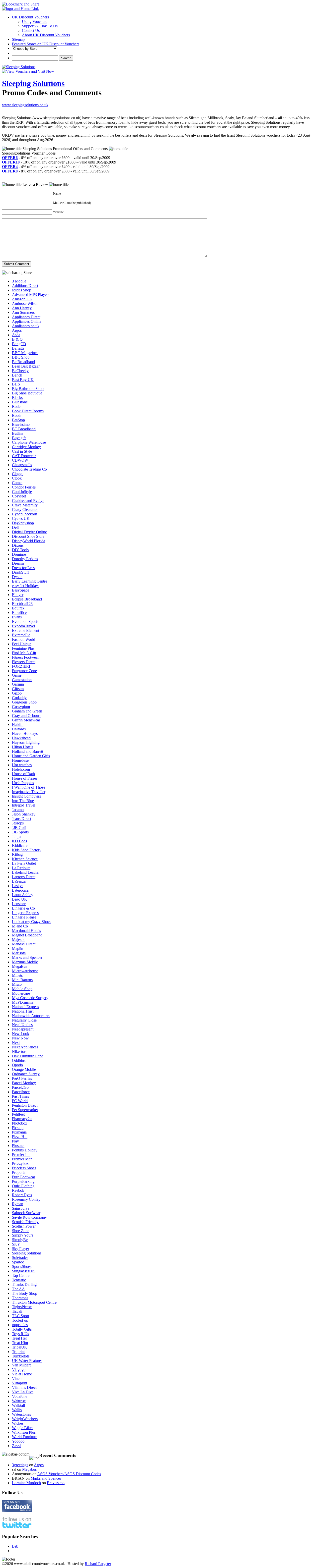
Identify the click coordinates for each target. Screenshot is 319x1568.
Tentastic (19, 1280)
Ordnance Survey (26, 1074)
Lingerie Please (24, 917)
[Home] (20, 8)
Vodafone (19, 1396)
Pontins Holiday (24, 1150)
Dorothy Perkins (25, 559)
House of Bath (23, 774)
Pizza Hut (19, 1137)
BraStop (18, 420)
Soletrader (20, 1257)
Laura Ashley (22, 895)
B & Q (17, 339)
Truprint (18, 1352)
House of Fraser (24, 778)
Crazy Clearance (25, 509)
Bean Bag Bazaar (26, 366)
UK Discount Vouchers (30, 17)
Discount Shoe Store (28, 536)
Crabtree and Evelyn (28, 500)
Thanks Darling (24, 1284)
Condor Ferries (24, 487)
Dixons (17, 545)
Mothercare (21, 993)
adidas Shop (21, 290)
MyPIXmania (22, 1002)
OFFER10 (11, 162)
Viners (17, 1378)
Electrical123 (22, 603)
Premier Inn (21, 1154)
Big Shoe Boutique (27, 393)
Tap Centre (20, 1275)
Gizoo (17, 693)
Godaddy (19, 698)
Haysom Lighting (26, 742)
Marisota (19, 953)
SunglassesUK (23, 1271)
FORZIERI (21, 666)
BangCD (19, 344)
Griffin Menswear (26, 720)
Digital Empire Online (29, 532)
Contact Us (31, 30)
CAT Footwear (24, 456)
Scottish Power (24, 1226)
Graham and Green (27, 711)
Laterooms (20, 890)
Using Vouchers (34, 21)
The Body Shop (24, 1293)
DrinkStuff (20, 572)
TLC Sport (20, 1316)
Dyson (17, 577)
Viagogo (18, 1369)
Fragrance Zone (24, 671)
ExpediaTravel (23, 626)
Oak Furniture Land (27, 1056)
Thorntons (20, 1298)
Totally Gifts (22, 1329)
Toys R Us (20, 1334)
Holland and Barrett (27, 751)
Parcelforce (21, 1092)
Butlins (17, 433)
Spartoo (18, 1262)
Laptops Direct (23, 877)
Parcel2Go (20, 1087)
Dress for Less (23, 568)
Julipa (16, 836)
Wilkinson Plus (24, 1432)
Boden (17, 406)
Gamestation (22, 680)
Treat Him (20, 1343)
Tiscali (17, 1311)
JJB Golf (19, 827)
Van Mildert (21, 1365)
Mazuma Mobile (25, 962)
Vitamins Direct (24, 1387)
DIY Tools (20, 550)
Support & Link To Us (40, 26)
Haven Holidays (25, 733)
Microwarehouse (25, 971)
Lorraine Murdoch (26, 1483)
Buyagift (19, 438)
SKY (16, 1244)
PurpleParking (23, 1181)
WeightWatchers (25, 1419)
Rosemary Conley (26, 1199)
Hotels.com (21, 769)
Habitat (17, 724)
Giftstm (18, 689)
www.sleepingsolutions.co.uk (25, 105)
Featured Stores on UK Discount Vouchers (45, 44)
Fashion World (23, 639)
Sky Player (20, 1248)
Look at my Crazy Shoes (31, 921)
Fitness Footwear (25, 657)
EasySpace (20, 590)
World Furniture (24, 1437)
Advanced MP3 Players (30, 294)
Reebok (18, 1190)
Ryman (17, 1204)
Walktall (18, 1405)
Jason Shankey (23, 814)
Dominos (19, 554)
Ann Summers (23, 312)
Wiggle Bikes (22, 1428)
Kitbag (17, 854)
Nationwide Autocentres (31, 1016)
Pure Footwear (23, 1177)
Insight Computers (26, 796)
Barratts (18, 348)
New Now (20, 1038)
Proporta (18, 1172)
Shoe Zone (20, 1231)
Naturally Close (24, 1020)
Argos (17, 330)
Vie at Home (22, 1374)
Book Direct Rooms (28, 411)
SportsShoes (21, 1266)
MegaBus (19, 966)
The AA (18, 1289)
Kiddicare (19, 845)
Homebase (20, 760)
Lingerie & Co (23, 908)
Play (15, 1141)
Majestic (18, 939)
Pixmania (19, 1132)
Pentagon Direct (24, 1105)
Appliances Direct (26, 317)
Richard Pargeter (98, 1564)
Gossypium (21, 706)
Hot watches (22, 765)
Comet (17, 483)
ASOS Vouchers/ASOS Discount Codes (69, 1474)
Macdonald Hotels (26, 930)
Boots (16, 415)
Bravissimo (21, 424)
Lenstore (19, 904)
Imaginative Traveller (28, 792)
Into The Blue (23, 801)
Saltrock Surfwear (26, 1213)
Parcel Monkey (24, 1083)
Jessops (18, 823)
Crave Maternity (25, 505)
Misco (17, 984)
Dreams (18, 563)
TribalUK (19, 1347)
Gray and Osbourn (26, 715)
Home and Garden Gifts (31, 756)
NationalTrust (22, 1011)
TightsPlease (22, 1307)
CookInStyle (22, 491)
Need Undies (22, 1025)
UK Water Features (27, 1360)
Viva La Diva (22, 1392)
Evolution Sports (25, 621)
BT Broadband (24, 429)
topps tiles (20, 1325)
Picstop (17, 1128)
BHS (16, 384)
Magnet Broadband (27, 935)
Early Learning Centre (29, 581)
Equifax (18, 608)
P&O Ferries (22, 1078)
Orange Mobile (24, 1069)
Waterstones (21, 1414)
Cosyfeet (19, 496)
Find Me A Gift (24, 653)
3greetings (20, 1465)
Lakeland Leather (26, 872)
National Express (25, 1007)
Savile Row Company (29, 1217)
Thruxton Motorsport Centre (34, 1302)
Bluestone (20, 402)
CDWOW (20, 460)
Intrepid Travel (23, 805)
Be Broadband (23, 362)
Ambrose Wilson (25, 303)
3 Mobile (19, 281)
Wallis (17, 1410)
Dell (15, 527)
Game (16, 675)
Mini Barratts (22, 980)
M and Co (20, 926)
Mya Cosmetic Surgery (30, 998)
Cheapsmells (22, 465)
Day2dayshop (23, 523)
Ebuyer (17, 595)
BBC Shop (20, 357)
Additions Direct (25, 285)
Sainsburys (20, 1208)
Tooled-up (20, 1320)
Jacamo (18, 810)
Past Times (20, 1096)
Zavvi (16, 1446)
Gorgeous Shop (24, 702)
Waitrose (19, 1401)
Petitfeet (18, 1114)
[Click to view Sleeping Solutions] (18, 67)
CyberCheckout (24, 514)
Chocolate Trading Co (29, 469)
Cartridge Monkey (26, 447)
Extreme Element (25, 630)
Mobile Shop (22, 989)
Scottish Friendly (25, 1222)
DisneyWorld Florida (28, 541)
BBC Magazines (25, 353)
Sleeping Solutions (33, 83)
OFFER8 (10, 171)
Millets (17, 975)
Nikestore (19, 1051)
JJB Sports (20, 832)
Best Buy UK (23, 380)
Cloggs (17, 474)
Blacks (17, 397)
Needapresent (22, 1029)
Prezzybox (20, 1163)
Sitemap (18, 39)
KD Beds (19, 841)
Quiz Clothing (23, 1186)
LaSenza (19, 881)
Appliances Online (26, 321)
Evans (17, 617)
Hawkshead (21, 738)
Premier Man (22, 1159)
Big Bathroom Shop (28, 388)
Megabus (29, 1469)
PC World (20, 1101)
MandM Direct (23, 944)
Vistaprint (19, 1383)
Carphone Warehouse (29, 442)
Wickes (17, 1423)
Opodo (17, 1065)
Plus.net (18, 1145)
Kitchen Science (25, 859)
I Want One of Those (28, 787)
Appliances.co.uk (25, 326)
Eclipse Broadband (27, 599)
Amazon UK (22, 299)
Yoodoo (18, 1441)
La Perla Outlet (24, 863)
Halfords (19, 729)
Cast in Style (22, 451)
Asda (16, 335)
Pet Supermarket (25, 1110)
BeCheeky (20, 371)
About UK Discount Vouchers (46, 35)
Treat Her (19, 1338)
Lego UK (19, 899)
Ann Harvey (22, 308)
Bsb (15, 1546)
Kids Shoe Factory (26, 850)
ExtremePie (21, 635)
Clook (17, 478)
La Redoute (21, 868)
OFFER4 (10, 166)
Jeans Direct (21, 818)
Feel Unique (21, 644)
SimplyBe (20, 1240)
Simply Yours (22, 1235)
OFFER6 (10, 158)
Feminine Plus (23, 648)
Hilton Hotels (22, 747)
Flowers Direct (23, 662)
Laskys (17, 886)
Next (16, 1042)
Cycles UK (21, 518)
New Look (20, 1033)
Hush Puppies (23, 783)
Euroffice (19, 612)
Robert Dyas (22, 1195)
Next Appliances (25, 1047)
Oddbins (18, 1060)
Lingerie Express (25, 913)
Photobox (19, 1123)
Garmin (18, 684)
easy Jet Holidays (25, 586)
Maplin (17, 948)
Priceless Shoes (24, 1168)
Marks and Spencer (27, 957)
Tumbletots (20, 1356)
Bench (17, 375)
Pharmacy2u (22, 1119)
